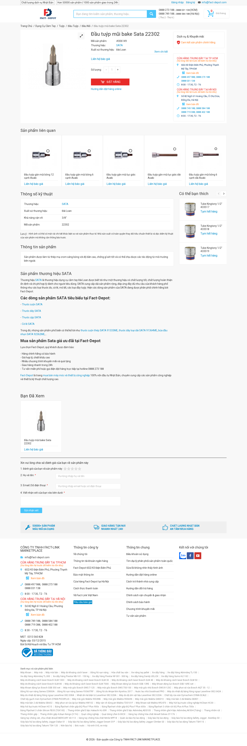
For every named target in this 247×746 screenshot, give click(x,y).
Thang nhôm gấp (28, 714)
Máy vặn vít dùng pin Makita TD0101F (114, 703)
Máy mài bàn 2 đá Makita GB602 (36, 703)
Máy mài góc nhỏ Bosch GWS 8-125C (152, 687)
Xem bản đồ (192, 73)
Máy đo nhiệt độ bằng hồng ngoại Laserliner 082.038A (47, 695)
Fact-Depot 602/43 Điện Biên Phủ (92, 567)
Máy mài (38, 672)
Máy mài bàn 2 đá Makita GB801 (183, 699)
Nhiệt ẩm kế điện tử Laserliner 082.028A (96, 695)
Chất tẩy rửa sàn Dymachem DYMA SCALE (185, 695)
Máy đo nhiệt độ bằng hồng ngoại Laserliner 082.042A (194, 691)
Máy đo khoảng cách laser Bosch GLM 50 (176, 680)
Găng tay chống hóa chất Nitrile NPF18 (98, 718)
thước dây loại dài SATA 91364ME (138, 330)
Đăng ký (190, 2)
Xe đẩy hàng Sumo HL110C (174, 676)
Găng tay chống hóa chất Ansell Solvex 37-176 (151, 714)
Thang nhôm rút (212, 710)
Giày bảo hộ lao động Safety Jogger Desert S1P (91, 722)
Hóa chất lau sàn (119, 672)
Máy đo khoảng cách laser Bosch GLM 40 (132, 680)
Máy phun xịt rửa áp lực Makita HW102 (74, 703)
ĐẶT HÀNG (113, 82)
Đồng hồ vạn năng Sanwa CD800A (37, 691)
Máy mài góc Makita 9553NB (86, 699)
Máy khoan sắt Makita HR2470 (151, 703)
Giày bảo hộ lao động (158, 718)
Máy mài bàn (52, 672)
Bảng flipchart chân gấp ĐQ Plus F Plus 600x (124, 706)
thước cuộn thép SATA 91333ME (99, 330)
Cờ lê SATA (28, 323)
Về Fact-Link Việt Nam (85, 595)
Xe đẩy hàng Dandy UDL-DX (144, 676)
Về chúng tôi (80, 554)
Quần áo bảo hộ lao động (132, 718)
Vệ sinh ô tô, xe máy (97, 725)
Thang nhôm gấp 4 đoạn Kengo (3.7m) (59, 714)
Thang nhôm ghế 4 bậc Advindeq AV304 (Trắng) (177, 710)
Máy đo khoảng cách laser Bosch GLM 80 (41, 684)
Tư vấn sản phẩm (136, 615)
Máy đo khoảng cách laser (74, 672)
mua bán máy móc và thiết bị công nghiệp (66, 375)
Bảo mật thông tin (83, 574)
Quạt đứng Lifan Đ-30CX (113, 714)
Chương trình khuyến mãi (140, 609)
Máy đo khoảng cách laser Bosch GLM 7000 (87, 684)
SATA (65, 204)
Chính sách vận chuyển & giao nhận (146, 595)
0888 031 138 (183, 10)
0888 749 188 (167, 13)
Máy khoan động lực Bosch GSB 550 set (40, 687)
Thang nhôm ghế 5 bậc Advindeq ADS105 (130, 710)
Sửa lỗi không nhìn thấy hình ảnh (144, 567)
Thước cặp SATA (31, 317)
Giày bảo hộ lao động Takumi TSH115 (185, 722)
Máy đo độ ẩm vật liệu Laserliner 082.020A (140, 695)
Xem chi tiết (161, 51)
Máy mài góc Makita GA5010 (149, 699)
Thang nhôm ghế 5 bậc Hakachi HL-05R (87, 710)
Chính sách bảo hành (138, 602)
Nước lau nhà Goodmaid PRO (149, 691)
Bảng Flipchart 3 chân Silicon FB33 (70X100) (42, 710)
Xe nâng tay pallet (140, 672)
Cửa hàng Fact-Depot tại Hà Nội (91, 581)
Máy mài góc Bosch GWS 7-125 (79, 687)
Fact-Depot (26, 375)
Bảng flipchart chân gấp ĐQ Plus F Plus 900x (77, 706)
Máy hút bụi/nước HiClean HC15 (36, 706)
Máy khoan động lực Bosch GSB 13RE (130, 684)
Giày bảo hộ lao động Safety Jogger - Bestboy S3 (195, 718)
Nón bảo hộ (66, 725)
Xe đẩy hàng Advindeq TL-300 (35, 676)
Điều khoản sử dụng (137, 554)
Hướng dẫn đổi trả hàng (139, 588)
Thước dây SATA (31, 310)
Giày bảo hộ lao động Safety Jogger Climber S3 (141, 722)
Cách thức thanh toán (85, 588)
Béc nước (79, 725)
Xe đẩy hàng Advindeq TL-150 (182, 672)
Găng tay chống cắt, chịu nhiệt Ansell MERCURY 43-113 (48, 718)
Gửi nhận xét (31, 510)
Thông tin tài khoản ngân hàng (90, 561)
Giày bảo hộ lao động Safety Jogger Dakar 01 (42, 722)
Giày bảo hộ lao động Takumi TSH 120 (39, 725)
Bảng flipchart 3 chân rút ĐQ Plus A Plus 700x (171, 706)
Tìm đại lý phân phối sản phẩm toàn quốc (149, 561)
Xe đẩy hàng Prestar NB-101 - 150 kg (71, 676)
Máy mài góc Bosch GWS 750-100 (114, 687)
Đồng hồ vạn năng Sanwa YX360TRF (75, 691)
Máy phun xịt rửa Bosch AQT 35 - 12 (192, 687)
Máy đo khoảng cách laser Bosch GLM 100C (42, 680)
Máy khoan (25, 672)
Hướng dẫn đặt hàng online (141, 574)
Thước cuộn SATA (32, 304)
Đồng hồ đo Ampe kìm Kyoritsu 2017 (114, 691)
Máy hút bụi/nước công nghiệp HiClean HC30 (191, 703)
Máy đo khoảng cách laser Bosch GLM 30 (88, 680)
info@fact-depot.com (214, 2)
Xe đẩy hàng (158, 672)
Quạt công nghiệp (90, 714)
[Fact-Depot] (47, 14)
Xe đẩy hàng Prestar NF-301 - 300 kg (110, 676)
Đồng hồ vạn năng (99, 672)
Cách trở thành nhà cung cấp (142, 581)
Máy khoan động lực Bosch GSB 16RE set (172, 684)
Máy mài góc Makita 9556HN (118, 699)
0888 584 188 (183, 13)
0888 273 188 (167, 9)
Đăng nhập (177, 2)
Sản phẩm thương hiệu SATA (46, 273)
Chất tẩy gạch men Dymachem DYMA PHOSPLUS (44, 699)
